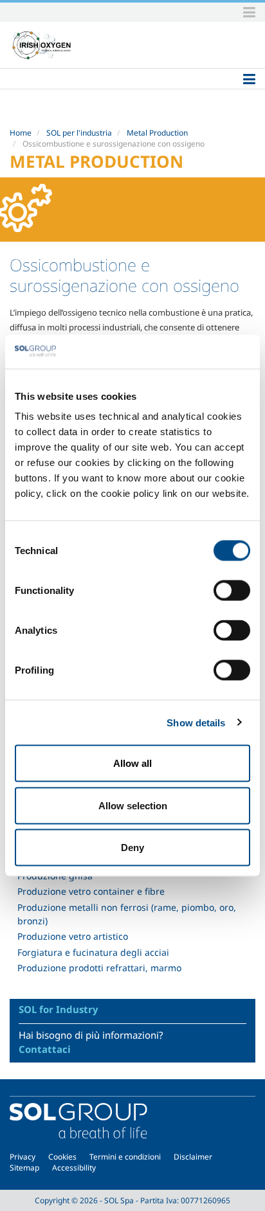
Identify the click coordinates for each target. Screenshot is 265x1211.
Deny (132, 847)
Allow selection (132, 805)
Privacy (22, 1156)
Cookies (62, 1156)
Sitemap (24, 1167)
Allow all (132, 763)
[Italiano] (42, 45)
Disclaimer (193, 1156)
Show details (196, 722)
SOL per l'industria (79, 132)
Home (21, 132)
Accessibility (74, 1167)
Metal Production (157, 132)
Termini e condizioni (125, 1156)
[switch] (232, 590)
